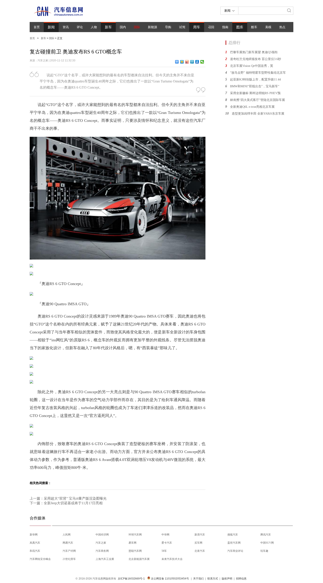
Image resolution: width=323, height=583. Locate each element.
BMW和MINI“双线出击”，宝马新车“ (254, 86)
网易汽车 (68, 542)
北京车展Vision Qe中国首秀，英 (251, 66)
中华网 (165, 534)
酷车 (254, 27)
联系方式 (212, 578)
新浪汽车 (199, 534)
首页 (37, 27)
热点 (282, 27)
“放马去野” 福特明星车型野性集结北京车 (258, 72)
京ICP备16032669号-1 (131, 578)
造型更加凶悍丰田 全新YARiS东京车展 (258, 113)
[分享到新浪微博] (187, 62)
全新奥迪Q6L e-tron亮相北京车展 (252, 106)
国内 (123, 27)
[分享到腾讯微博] (192, 62)
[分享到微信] (202, 62)
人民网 (67, 534)
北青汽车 (199, 550)
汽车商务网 (102, 550)
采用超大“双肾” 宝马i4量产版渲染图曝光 (75, 498)
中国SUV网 (267, 542)
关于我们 (198, 578)
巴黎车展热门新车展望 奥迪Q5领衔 (254, 52)
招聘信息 (241, 578)
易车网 (132, 542)
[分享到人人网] (197, 62)
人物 (94, 27)
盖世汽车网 (234, 542)
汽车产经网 (69, 550)
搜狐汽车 (232, 534)
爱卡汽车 (167, 542)
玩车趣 (264, 550)
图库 (239, 27)
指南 (225, 27)
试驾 (182, 27)
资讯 (66, 27)
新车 (108, 27)
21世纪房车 (69, 559)
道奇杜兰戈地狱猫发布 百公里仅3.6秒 (255, 59)
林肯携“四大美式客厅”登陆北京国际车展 (257, 100)
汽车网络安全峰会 (40, 559)
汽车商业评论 (235, 550)
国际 (137, 27)
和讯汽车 (35, 550)
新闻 (51, 27)
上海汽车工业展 (105, 559)
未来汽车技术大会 (172, 559)
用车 (196, 27)
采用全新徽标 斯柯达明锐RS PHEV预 (255, 93)
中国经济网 (102, 534)
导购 (168, 27)
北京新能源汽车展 (139, 559)
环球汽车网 (135, 534)
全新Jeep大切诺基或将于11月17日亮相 (73, 503)
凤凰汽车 (35, 542)
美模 (268, 27)
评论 (80, 27)
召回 (211, 27)
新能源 (152, 27)
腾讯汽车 (265, 534)
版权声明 (227, 578)
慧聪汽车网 (135, 550)
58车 (164, 550)
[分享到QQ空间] (182, 62)
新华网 (34, 534)
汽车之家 (101, 542)
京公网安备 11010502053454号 (169, 578)
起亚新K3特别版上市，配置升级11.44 (255, 79)
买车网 (198, 542)
